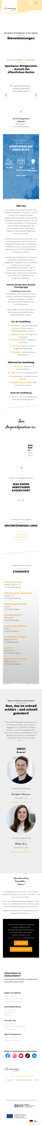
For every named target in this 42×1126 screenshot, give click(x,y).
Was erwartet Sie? (18, 340)
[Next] (36, 94)
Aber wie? (16, 346)
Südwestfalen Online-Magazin (13, 1001)
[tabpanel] (21, 450)
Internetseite (21, 534)
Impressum (10, 1080)
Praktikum (15, 326)
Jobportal (21, 540)
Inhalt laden (21, 943)
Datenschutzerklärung (16, 938)
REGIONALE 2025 (9, 1012)
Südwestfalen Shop (10, 1029)
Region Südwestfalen (10, 996)
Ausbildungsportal (21, 537)
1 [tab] (21, 468)
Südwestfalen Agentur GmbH (13, 999)
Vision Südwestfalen (10, 1010)
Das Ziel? (16, 352)
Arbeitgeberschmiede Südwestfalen (15, 1026)
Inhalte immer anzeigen (21, 949)
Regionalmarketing (10, 1024)
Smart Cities (8, 1015)
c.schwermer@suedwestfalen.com (21, 802)
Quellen (37, 1080)
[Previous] (6, 94)
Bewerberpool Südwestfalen (13, 1040)
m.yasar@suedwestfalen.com (21, 852)
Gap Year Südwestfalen (11, 1038)
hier (22, 740)
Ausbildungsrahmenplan (22, 382)
